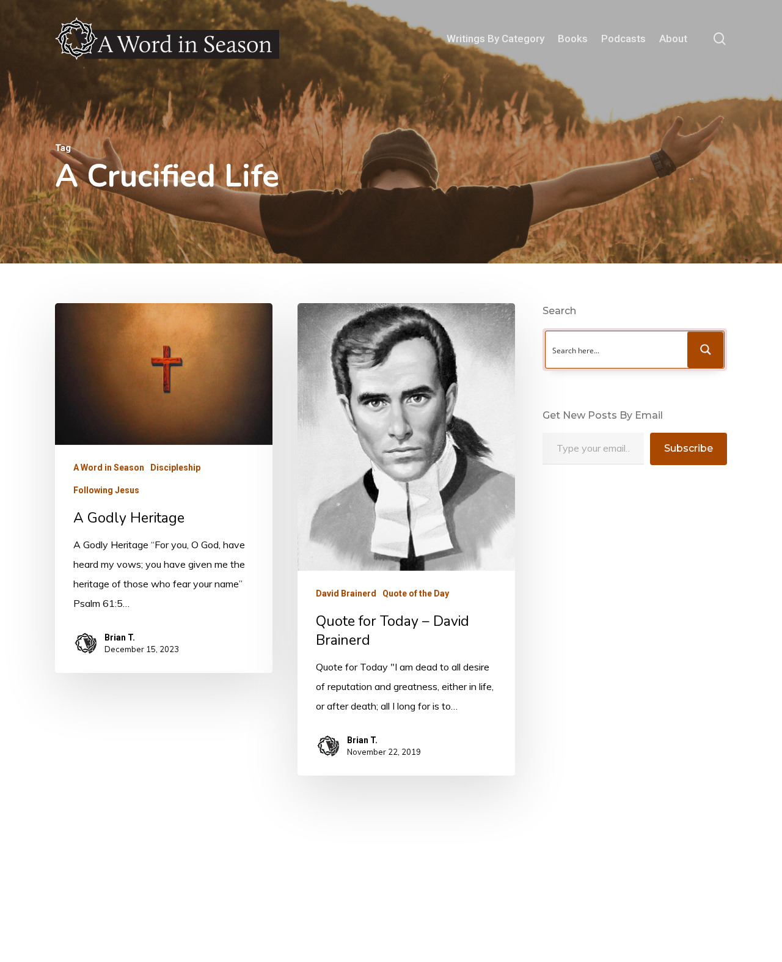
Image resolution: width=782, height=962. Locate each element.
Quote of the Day (415, 593)
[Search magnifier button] (705, 349)
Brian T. (119, 637)
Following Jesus (106, 490)
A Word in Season (108, 467)
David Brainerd (346, 593)
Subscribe (688, 448)
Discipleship (175, 467)
